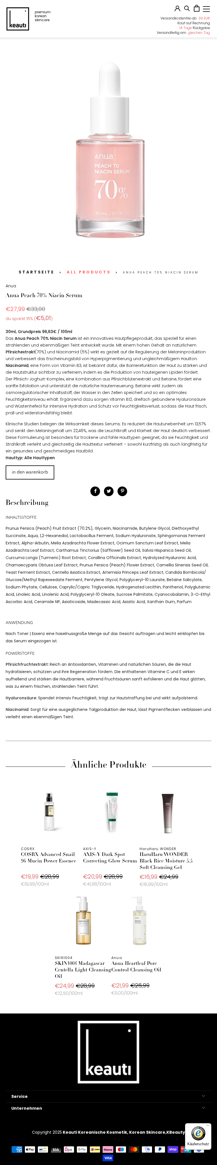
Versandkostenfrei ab (185, 18)
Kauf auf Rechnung (193, 23)
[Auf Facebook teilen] (95, 491)
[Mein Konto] (177, 10)
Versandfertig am (183, 32)
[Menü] (208, 1126)
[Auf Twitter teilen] (109, 491)
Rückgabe (194, 27)
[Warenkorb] (196, 10)
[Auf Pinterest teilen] (122, 491)
